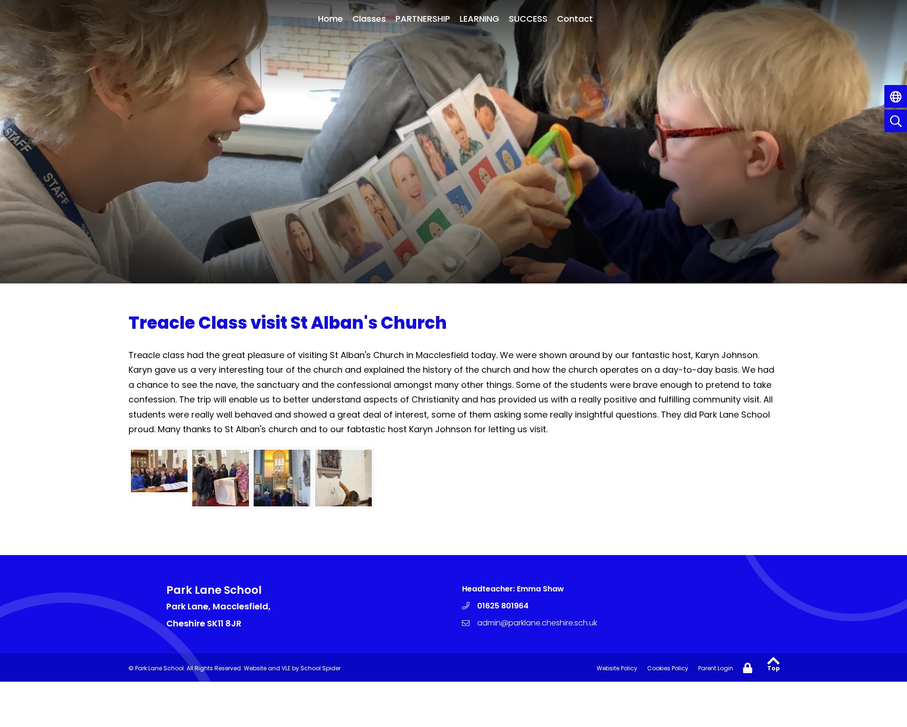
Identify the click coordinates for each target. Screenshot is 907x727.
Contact (575, 19)
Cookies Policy (667, 668)
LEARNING (479, 19)
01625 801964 (503, 605)
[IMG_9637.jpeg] (343, 478)
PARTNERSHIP (422, 19)
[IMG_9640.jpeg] (282, 478)
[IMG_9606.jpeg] (159, 471)
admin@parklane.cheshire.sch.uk (537, 622)
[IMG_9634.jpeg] (220, 478)
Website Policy (617, 668)
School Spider (320, 668)
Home (330, 19)
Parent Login (715, 668)
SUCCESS (528, 19)
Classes (369, 19)
